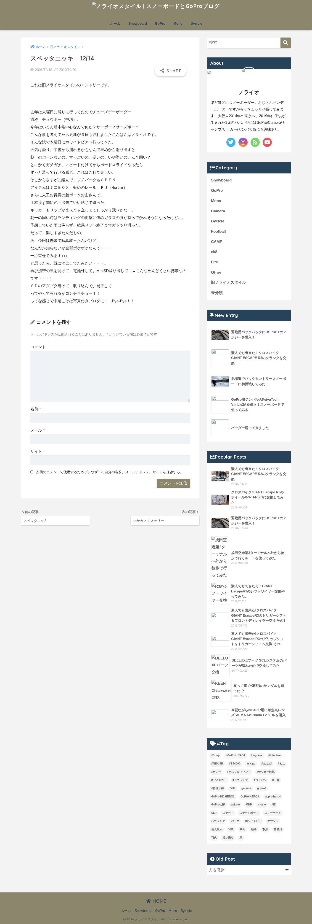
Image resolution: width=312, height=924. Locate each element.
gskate (235, 804)
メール (37, 430)
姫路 (253, 829)
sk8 (214, 252)
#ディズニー (219, 780)
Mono (177, 23)
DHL (232, 788)
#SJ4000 (235, 763)
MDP (249, 804)
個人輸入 (216, 829)
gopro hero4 (273, 796)
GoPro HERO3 (250, 796)
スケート (227, 812)
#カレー (216, 771)
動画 (242, 829)
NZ (273, 804)
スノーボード (272, 812)
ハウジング (218, 821)
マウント (272, 821)
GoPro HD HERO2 (223, 796)
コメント (38, 347)
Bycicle (196, 23)
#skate (250, 763)
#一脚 (275, 780)
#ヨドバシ (260, 780)
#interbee (274, 755)
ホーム (115, 23)
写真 (231, 829)
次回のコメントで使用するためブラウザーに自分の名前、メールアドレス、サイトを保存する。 (109, 472)
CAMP (216, 242)
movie (262, 804)
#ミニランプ (240, 780)
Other (216, 272)
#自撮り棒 (217, 788)
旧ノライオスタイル (228, 282)
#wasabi (266, 763)
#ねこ (281, 763)
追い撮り (228, 837)
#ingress (256, 755)
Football (218, 231)
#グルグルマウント (239, 771)
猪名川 (278, 829)
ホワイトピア (253, 821)
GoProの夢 (218, 804)
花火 (214, 837)
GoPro (160, 23)
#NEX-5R (217, 763)
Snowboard (137, 23)
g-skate (246, 788)
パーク (235, 821)
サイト (36, 451)
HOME (158, 901)
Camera (218, 211)
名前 (35, 409)
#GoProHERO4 (235, 755)
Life (214, 262)
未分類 (217, 293)
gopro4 (261, 788)
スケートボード (249, 812)
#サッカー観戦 (265, 771)
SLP (214, 812)
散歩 (265, 829)
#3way (215, 755)
